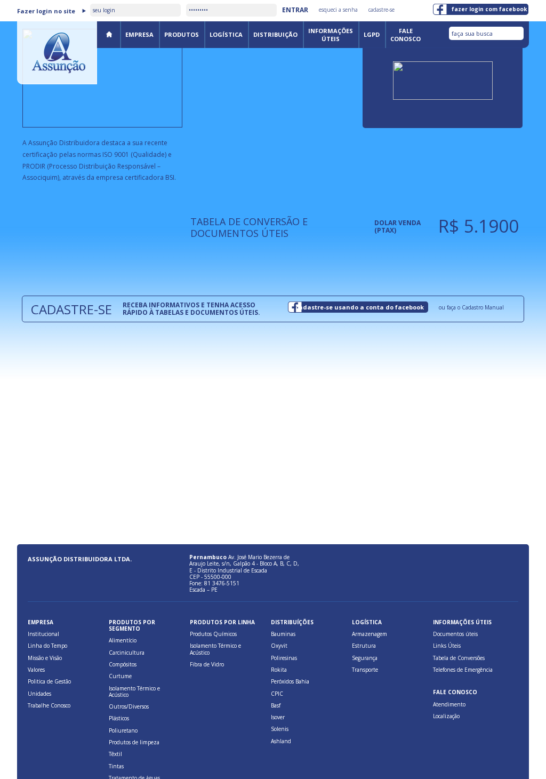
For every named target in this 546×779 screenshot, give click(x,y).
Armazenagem (369, 634)
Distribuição (275, 34)
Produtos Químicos (213, 634)
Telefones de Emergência (463, 669)
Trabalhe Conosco (49, 705)
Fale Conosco (405, 35)
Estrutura (364, 645)
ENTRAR (295, 9)
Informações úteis (330, 35)
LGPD (372, 34)
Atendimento (449, 704)
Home (108, 33)
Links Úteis (447, 645)
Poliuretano (123, 730)
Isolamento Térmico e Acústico (134, 691)
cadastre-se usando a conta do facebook (359, 307)
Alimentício (122, 640)
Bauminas (283, 634)
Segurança (365, 658)
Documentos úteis (455, 634)
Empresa (139, 34)
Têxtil (115, 754)
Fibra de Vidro (207, 664)
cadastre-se (381, 9)
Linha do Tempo (47, 645)
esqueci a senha (338, 9)
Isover (278, 717)
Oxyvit (279, 645)
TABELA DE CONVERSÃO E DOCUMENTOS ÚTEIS (249, 227)
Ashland (281, 741)
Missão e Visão (45, 658)
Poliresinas (284, 658)
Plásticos (119, 718)
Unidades (39, 693)
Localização (446, 716)
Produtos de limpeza (134, 742)
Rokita (279, 669)
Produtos (181, 34)
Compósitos (122, 664)
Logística (226, 34)
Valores (36, 669)
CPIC (277, 693)
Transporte (365, 669)
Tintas (116, 766)
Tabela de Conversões (459, 658)
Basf (275, 705)
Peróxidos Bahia (290, 681)
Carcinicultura (126, 652)
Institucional (43, 634)
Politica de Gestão (49, 681)
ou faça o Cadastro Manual (471, 307)
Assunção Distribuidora (57, 52)
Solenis (279, 729)
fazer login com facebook (489, 9)
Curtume (120, 676)
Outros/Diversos (129, 706)
